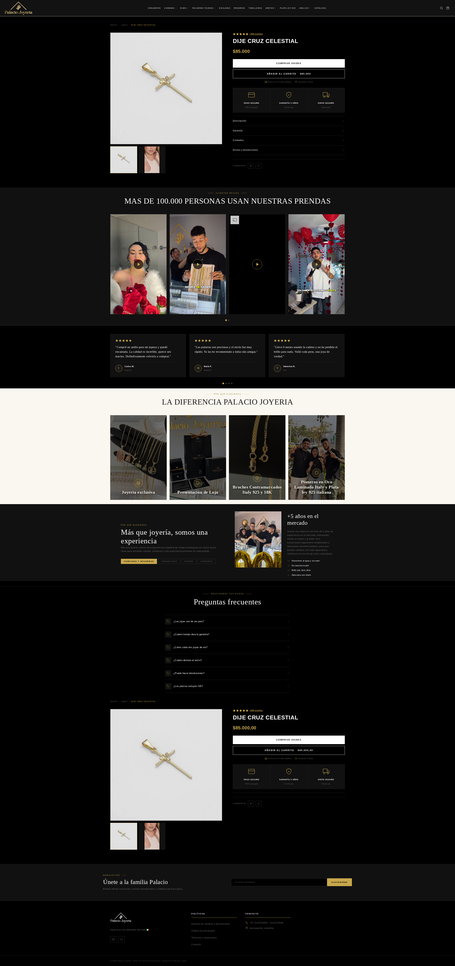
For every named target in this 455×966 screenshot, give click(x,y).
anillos (304, 8)
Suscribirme (339, 882)
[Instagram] (113, 939)
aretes (270, 8)
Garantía (206, 561)
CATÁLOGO (320, 8)
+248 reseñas (256, 710)
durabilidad (169, 561)
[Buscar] (441, 8)
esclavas (224, 8)
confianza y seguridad (139, 561)
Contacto (196, 944)
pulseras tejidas (202, 8)
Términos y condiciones (204, 938)
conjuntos (154, 8)
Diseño (188, 561)
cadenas (169, 8)
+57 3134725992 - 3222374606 (266, 923)
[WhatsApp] (121, 939)
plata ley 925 (288, 8)
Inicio (113, 701)
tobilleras (255, 8)
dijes (183, 8)
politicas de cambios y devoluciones (210, 924)
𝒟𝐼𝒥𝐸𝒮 (124, 701)
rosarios (239, 8)
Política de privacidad (203, 931)
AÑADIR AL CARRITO (289, 74)
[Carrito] (448, 8)
